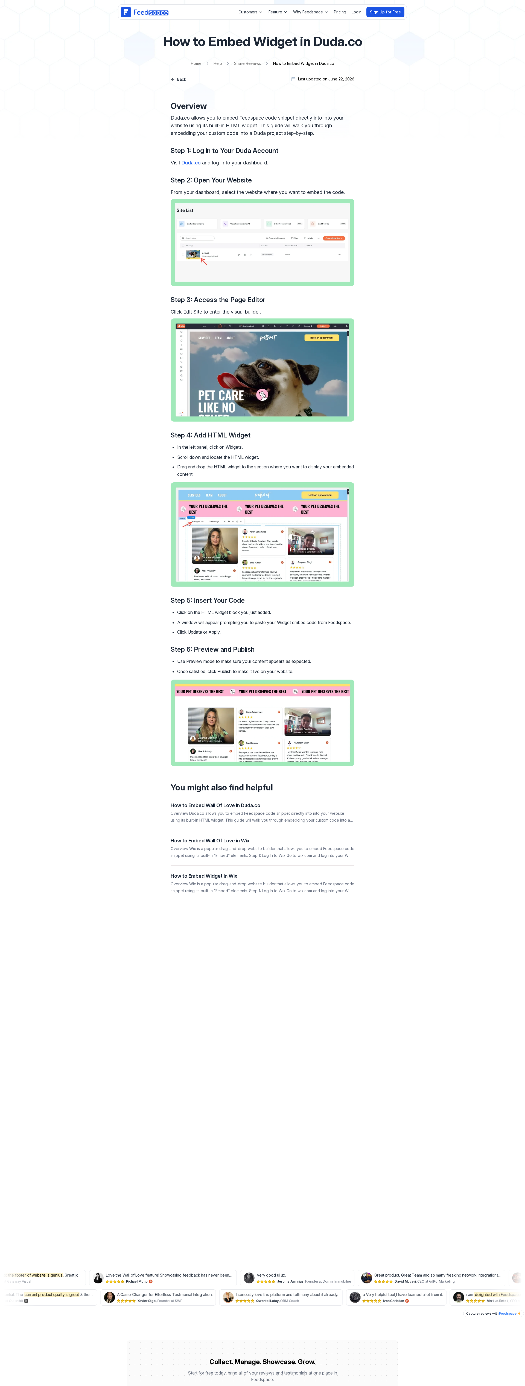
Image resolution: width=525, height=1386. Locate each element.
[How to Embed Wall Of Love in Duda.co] (262, 812)
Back (181, 79)
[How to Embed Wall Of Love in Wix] (262, 847)
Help (218, 63)
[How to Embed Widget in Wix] (262, 883)
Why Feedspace (308, 12)
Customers (248, 12)
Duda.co (191, 163)
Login (356, 12)
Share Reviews (247, 63)
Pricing (340, 12)
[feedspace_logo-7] (145, 12)
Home (196, 63)
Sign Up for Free (385, 12)
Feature (275, 12)
